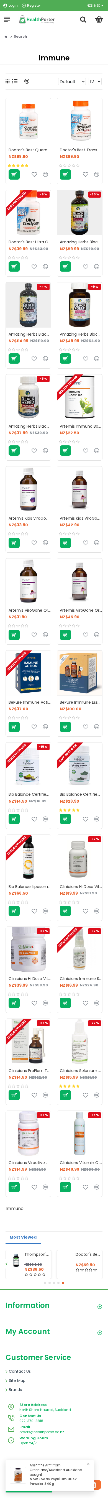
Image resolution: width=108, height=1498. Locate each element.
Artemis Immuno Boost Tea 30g (81, 426)
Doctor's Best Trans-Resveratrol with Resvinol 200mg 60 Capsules (81, 149)
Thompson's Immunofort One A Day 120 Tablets (36, 1254)
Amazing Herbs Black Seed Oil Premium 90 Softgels (81, 334)
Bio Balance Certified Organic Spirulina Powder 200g (81, 794)
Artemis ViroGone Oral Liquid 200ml (81, 610)
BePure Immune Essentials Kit (81, 702)
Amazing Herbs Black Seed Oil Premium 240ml (81, 241)
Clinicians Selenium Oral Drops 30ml (81, 1070)
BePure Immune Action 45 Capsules (30, 702)
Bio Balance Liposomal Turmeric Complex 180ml (30, 886)
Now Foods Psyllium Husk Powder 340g (53, 1481)
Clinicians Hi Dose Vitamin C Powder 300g (30, 978)
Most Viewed (23, 1237)
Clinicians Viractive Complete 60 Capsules (30, 1162)
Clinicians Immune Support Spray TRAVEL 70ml (81, 978)
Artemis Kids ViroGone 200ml (81, 518)
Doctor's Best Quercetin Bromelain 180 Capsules (30, 149)
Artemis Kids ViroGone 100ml (30, 518)
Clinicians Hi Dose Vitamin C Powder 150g (81, 886)
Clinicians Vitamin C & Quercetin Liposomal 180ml (81, 1162)
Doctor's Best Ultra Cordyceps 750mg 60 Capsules (30, 241)
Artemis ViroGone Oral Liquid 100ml (30, 610)
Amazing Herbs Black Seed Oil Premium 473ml (30, 334)
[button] (6, 1264)
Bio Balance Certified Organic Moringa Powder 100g (30, 794)
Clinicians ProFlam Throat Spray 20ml (30, 1070)
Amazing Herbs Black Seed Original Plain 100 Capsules (30, 426)
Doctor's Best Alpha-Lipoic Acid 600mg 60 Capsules (88, 1254)
